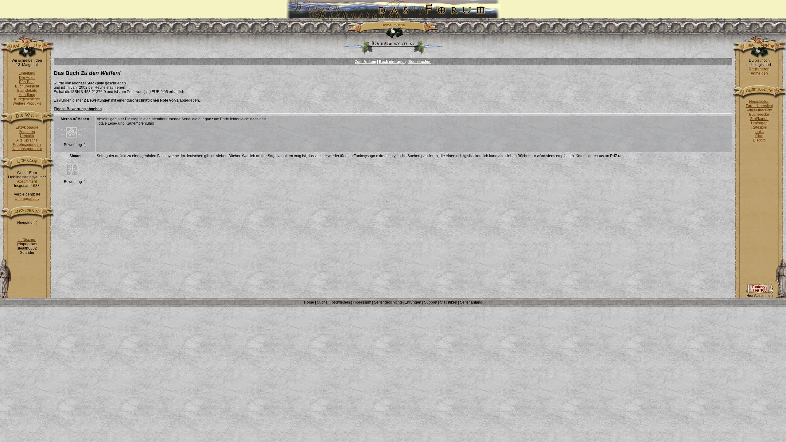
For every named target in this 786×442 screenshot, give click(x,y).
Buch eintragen (392, 62)
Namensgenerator (27, 149)
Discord (759, 140)
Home (386, 25)
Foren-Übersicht (759, 106)
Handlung (27, 95)
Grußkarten (759, 119)
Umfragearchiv (27, 198)
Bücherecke (759, 114)
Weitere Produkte (27, 103)
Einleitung (26, 73)
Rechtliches (340, 302)
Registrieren (759, 69)
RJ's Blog (27, 82)
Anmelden (759, 73)
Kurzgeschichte (27, 99)
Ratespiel (759, 127)
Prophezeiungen (27, 144)
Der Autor (27, 78)
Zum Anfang (365, 62)
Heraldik (27, 136)
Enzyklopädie (27, 127)
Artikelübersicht (759, 110)
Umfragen (759, 123)
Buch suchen (419, 62)
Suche (399, 25)
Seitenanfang (471, 302)
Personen (27, 132)
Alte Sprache (27, 140)
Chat (759, 136)
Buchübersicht (27, 86)
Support (430, 302)
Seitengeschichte (388, 302)
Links (759, 132)
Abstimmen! (27, 181)
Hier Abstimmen (759, 295)
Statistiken (448, 302)
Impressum (362, 302)
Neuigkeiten (759, 101)
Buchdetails (27, 90)
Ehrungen (413, 302)
